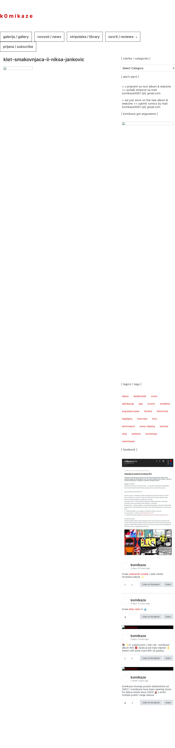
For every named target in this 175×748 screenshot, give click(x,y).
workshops (151, 433)
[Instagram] (158, 13)
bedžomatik (139, 396)
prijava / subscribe (18, 47)
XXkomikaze (128, 441)
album (125, 396)
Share (168, 584)
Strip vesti (134, 609)
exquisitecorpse (130, 411)
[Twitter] (168, 13)
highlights (127, 418)
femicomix (162, 411)
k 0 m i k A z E (16, 16)
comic (154, 396)
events (151, 403)
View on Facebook (151, 584)
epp (141, 403)
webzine (136, 433)
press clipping (147, 426)
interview (142, 418)
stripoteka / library (85, 37)
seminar (164, 426)
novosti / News (49, 37)
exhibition (165, 403)
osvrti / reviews (121, 37)
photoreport (128, 426)
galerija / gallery (16, 37)
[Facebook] (148, 13)
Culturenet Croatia (138, 573)
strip (124, 433)
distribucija (128, 403)
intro (154, 418)
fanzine (148, 411)
